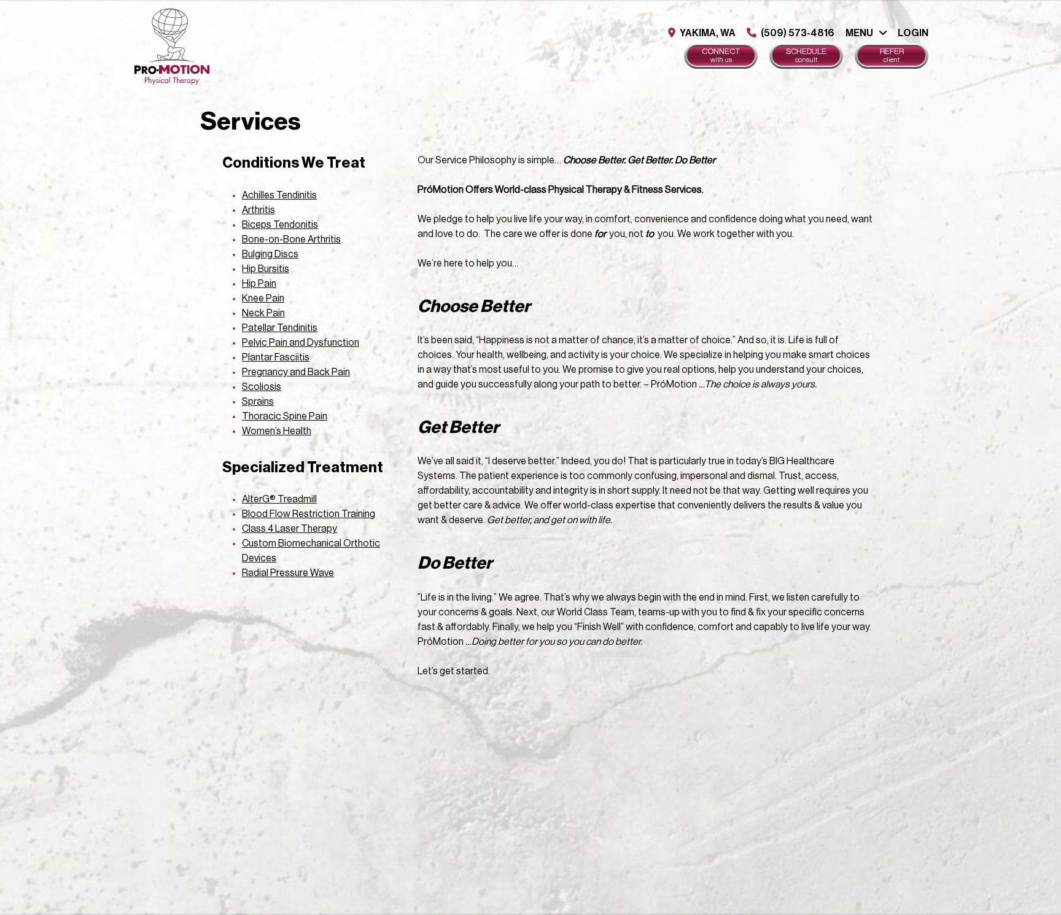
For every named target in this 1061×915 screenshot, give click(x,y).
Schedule (806, 55)
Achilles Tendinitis (279, 195)
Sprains (258, 402)
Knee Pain (263, 298)
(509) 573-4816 (796, 33)
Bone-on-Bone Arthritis (291, 239)
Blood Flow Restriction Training (308, 514)
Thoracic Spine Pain (284, 416)
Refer (892, 55)
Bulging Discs (270, 254)
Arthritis (258, 210)
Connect (721, 55)
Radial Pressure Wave (288, 573)
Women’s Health (276, 431)
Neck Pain (263, 313)
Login (913, 33)
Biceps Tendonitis (280, 225)
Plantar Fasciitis (275, 357)
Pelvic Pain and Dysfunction (300, 343)
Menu (859, 33)
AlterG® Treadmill (279, 499)
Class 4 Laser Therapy (289, 529)
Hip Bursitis (265, 269)
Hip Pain (259, 284)
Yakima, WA (707, 33)
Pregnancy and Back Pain (296, 372)
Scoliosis (261, 387)
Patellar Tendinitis (279, 328)
